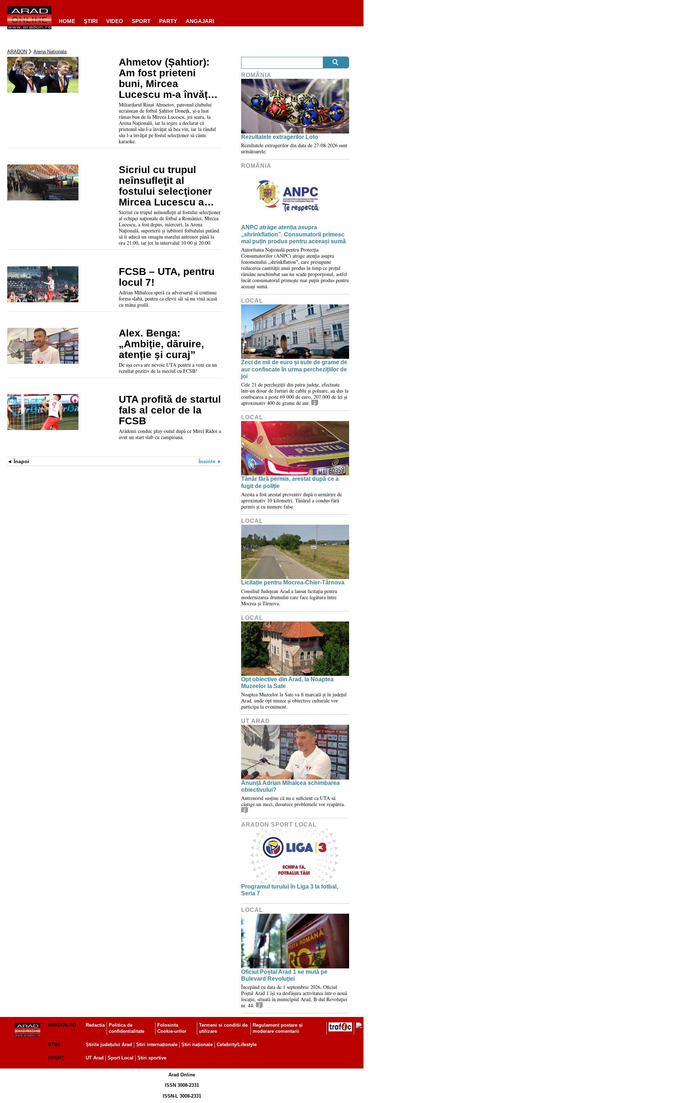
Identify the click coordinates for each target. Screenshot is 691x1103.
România (256, 75)
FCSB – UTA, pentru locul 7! (166, 277)
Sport (141, 21)
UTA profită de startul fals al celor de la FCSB (170, 410)
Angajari (200, 21)
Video (114, 21)
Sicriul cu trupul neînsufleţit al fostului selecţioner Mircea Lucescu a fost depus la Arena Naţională (166, 186)
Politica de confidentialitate (126, 1028)
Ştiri (91, 21)
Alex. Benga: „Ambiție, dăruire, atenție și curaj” (161, 344)
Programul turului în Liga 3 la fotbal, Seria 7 (289, 889)
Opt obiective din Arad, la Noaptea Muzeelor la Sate (287, 682)
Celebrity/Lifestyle (237, 1044)
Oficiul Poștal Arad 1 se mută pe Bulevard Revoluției (284, 975)
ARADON (17, 51)
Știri (54, 1044)
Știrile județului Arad (109, 1044)
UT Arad (255, 721)
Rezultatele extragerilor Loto (279, 137)
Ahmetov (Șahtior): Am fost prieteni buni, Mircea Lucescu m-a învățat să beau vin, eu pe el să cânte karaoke (168, 78)
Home (67, 21)
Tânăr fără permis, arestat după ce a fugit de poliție (290, 482)
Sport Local (121, 1058)
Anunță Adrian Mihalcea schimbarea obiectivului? (290, 786)
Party (168, 21)
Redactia (95, 1025)
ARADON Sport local (279, 825)
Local (252, 301)
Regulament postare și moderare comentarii (278, 1028)
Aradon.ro (62, 1025)
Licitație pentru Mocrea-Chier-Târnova (292, 582)
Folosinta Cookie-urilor (171, 1028)
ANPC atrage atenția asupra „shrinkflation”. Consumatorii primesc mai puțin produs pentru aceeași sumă (293, 234)
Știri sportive (151, 1058)
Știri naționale (197, 1044)
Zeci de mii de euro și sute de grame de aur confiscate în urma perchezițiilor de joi (294, 369)
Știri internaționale (156, 1044)
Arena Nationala (50, 51)
